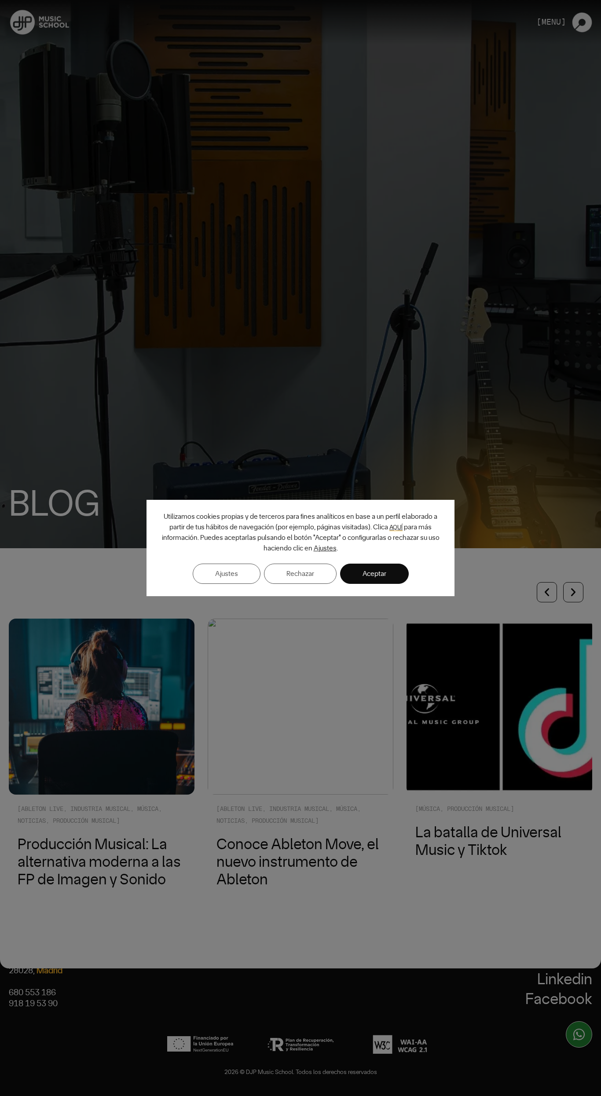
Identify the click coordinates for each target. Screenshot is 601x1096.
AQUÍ (396, 527)
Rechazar (300, 573)
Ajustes (325, 548)
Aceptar (374, 573)
